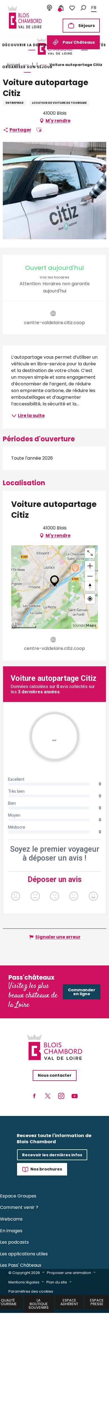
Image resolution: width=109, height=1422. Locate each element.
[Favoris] (72, 8)
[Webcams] (49, 8)
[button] (83, 8)
